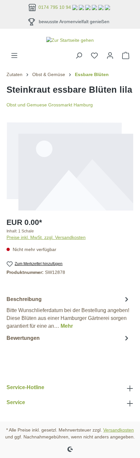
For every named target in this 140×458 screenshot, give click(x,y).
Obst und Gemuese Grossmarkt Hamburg (50, 104)
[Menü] (14, 55)
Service (16, 402)
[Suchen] (79, 55)
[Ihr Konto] (110, 55)
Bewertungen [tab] (23, 338)
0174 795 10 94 (55, 7)
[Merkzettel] (94, 55)
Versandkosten (118, 430)
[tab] (68, 312)
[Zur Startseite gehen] (70, 40)
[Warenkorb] (125, 55)
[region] (70, 166)
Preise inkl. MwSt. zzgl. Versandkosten (46, 237)
